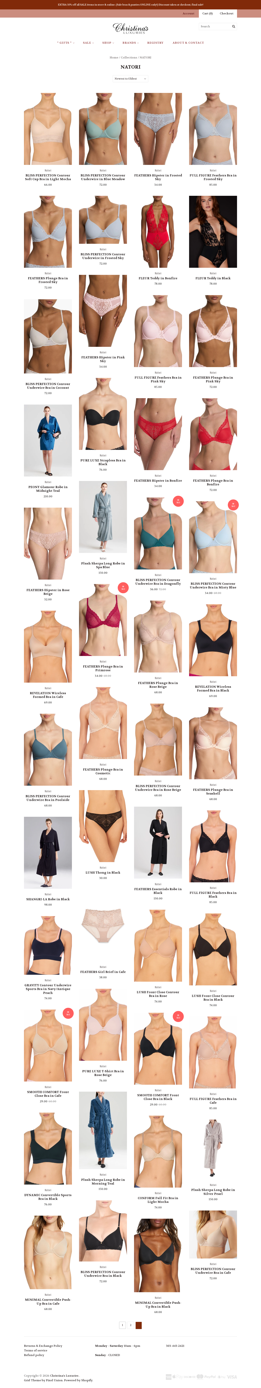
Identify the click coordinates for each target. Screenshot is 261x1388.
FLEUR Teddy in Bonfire (158, 278)
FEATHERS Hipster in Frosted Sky (158, 177)
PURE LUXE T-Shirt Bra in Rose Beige (103, 1073)
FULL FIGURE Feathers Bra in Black (213, 895)
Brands (129, 43)
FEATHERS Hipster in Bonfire (158, 481)
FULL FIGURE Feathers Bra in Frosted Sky (213, 177)
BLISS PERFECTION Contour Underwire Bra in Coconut (48, 386)
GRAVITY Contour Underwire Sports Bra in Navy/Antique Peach (48, 989)
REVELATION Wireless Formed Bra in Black (213, 688)
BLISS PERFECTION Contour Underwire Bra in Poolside (48, 798)
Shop (106, 43)
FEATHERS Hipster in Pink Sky (103, 359)
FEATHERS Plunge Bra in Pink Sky (213, 379)
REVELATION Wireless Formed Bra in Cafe (48, 695)
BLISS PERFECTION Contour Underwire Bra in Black (103, 1274)
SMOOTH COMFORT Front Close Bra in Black (158, 1097)
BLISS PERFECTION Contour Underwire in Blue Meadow (103, 177)
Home (114, 57)
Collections (129, 57)
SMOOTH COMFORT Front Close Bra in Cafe (48, 1094)
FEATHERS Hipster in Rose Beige (48, 592)
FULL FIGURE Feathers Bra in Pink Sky (158, 379)
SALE (87, 43)
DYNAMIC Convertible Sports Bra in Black (48, 1197)
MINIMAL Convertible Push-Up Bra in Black (158, 1304)
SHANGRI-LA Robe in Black (48, 899)
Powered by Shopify (78, 1380)
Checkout (226, 13)
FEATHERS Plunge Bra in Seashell (213, 791)
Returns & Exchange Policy (43, 1346)
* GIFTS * (64, 43)
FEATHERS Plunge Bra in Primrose (103, 668)
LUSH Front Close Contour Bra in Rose (158, 994)
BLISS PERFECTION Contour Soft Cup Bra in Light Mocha (48, 177)
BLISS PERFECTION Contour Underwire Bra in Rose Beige (158, 788)
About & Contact (188, 43)
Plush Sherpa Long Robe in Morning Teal (103, 1181)
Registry (155, 43)
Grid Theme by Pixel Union (43, 1380)
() (207, 13)
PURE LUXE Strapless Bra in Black (103, 462)
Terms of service (35, 1350)
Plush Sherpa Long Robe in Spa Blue (103, 565)
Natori (48, 170)
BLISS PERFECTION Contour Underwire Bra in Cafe (213, 1271)
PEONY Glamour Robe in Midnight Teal (48, 489)
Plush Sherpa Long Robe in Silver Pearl (213, 1192)
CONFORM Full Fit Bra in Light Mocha (158, 1200)
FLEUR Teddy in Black (213, 278)
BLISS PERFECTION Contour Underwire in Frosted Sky (103, 256)
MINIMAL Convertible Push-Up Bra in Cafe (48, 1301)
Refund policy (34, 1355)
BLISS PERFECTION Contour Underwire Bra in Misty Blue (213, 585)
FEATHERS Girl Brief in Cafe (103, 972)
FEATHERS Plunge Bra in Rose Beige (158, 685)
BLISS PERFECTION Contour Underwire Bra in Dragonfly (158, 582)
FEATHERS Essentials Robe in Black (158, 891)
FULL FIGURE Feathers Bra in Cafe (213, 1101)
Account (188, 13)
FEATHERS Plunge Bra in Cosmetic (103, 771)
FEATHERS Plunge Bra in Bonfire (213, 482)
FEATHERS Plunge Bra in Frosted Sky (48, 280)
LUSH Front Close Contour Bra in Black (213, 998)
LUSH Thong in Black (103, 873)
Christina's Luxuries (64, 1376)
